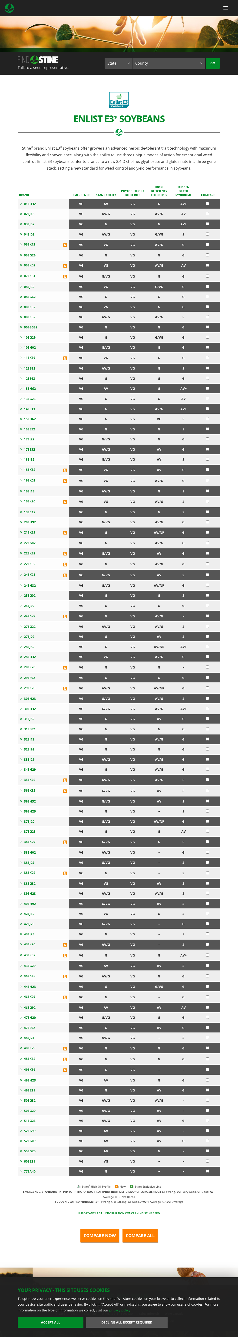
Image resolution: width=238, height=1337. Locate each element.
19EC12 (29, 512)
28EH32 (30, 657)
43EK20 (29, 944)
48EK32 (29, 1058)
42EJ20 (29, 924)
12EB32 (29, 368)
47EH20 (30, 1017)
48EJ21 (29, 1038)
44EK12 (29, 975)
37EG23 (30, 831)
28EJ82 (29, 647)
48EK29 (29, 1048)
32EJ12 (29, 739)
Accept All (50, 1322)
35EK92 (29, 779)
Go (212, 63)
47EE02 (29, 1028)
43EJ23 (29, 934)
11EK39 (29, 357)
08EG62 (30, 297)
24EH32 (30, 585)
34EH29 (30, 769)
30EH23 (30, 698)
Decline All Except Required (126, 1322)
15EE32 (29, 429)
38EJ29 (29, 862)
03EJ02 (29, 224)
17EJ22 (29, 439)
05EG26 (30, 255)
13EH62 (30, 388)
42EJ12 (29, 913)
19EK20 (29, 501)
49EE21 (29, 1090)
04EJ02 (29, 234)
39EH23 (30, 893)
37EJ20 (29, 821)
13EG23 (30, 399)
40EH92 (30, 903)
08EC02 (29, 307)
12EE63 (29, 378)
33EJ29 (29, 759)
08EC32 (29, 317)
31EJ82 (29, 719)
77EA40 (30, 1171)
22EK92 (29, 553)
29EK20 (29, 688)
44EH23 (30, 986)
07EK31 (29, 276)
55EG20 (30, 1151)
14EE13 (29, 409)
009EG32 (30, 327)
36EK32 (29, 790)
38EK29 (29, 841)
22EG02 (30, 543)
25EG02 (30, 595)
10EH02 (30, 347)
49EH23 (30, 1080)
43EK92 (29, 955)
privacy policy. (120, 1310)
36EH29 (30, 811)
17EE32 (29, 449)
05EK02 (29, 265)
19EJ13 (29, 491)
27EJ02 (29, 636)
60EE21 (29, 1161)
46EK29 (29, 996)
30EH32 (30, 709)
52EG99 (30, 1131)
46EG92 (30, 1007)
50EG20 (30, 1110)
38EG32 (30, 883)
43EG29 (30, 965)
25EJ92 (29, 605)
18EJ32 (29, 459)
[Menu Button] (225, 8)
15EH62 (30, 419)
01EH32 (30, 204)
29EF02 (29, 677)
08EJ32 (29, 287)
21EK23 (29, 532)
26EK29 (29, 615)
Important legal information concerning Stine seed (119, 1213)
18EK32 (29, 469)
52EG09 (30, 1141)
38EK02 (29, 872)
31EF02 (29, 729)
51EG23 (30, 1120)
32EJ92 (29, 749)
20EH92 (30, 522)
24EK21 (29, 574)
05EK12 (29, 244)
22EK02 (29, 564)
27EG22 (30, 626)
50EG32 (30, 1100)
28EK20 (29, 667)
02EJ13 (29, 214)
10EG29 (30, 337)
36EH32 (30, 801)
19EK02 (29, 480)
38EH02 (30, 852)
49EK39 (29, 1069)
